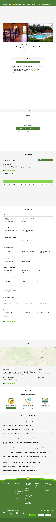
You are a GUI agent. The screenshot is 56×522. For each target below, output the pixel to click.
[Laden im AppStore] (41, 515)
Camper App (18, 489)
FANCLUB (17, 486)
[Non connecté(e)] (52, 1)
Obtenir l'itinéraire (41, 380)
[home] (7, 482)
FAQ (36, 485)
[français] (30, 1)
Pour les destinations (28, 491)
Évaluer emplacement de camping (27, 128)
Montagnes (18, 72)
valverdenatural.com (45, 405)
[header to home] (7, 2)
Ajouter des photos (34, 131)
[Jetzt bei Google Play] (48, 515)
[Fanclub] (15, 4)
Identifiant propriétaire (28, 503)
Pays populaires (19, 491)
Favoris (47, 1)
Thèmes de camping (36, 4)
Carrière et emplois (47, 490)
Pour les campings (27, 487)
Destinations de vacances (24, 4)
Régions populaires (17, 494)
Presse (46, 492)
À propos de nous (49, 486)
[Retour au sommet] (28, 478)
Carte (10, 4)
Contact (37, 487)
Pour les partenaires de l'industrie (28, 495)
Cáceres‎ (23, 72)
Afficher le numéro (28, 408)
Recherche (5, 4)
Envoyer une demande (27, 61)
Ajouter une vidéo (21, 131)
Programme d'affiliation (28, 499)
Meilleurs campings (46, 4)
